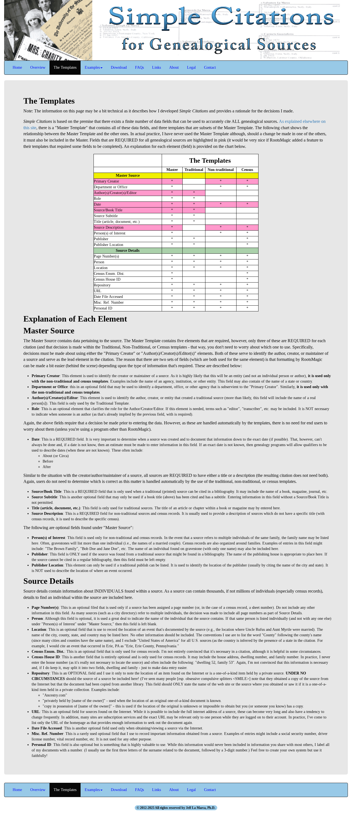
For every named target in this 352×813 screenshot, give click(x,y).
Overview (37, 67)
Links (156, 67)
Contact (210, 67)
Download (119, 67)
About (174, 67)
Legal (191, 67)
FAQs (139, 67)
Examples (92, 67)
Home (17, 67)
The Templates (65, 67)
